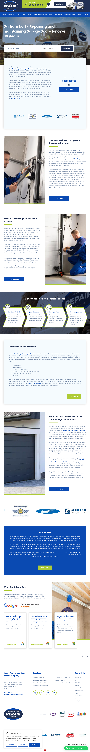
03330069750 (59, 552)
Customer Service (79, 688)
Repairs (4, 14)
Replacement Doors (60, 680)
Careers (79, 14)
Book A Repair (14, 279)
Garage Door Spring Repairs (40, 685)
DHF (50, 462)
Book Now (60, 4)
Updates (77, 680)
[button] (87, 656)
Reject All (22, 745)
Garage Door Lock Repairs (40, 680)
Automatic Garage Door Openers (43, 14)
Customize (11, 745)
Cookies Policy (78, 701)
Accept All (34, 745)
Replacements (58, 14)
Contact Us (78, 677)
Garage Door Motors (69, 14)
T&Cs (76, 698)
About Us (77, 682)
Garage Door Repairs (38, 677)
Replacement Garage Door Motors (64, 683)
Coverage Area (79, 690)
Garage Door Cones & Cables (41, 683)
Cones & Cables (21, 14)
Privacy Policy (78, 696)
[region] (23, 739)
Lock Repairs (11, 14)
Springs (30, 14)
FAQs (76, 693)
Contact (86, 14)
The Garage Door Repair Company (25, 354)
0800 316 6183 (36, 5)
